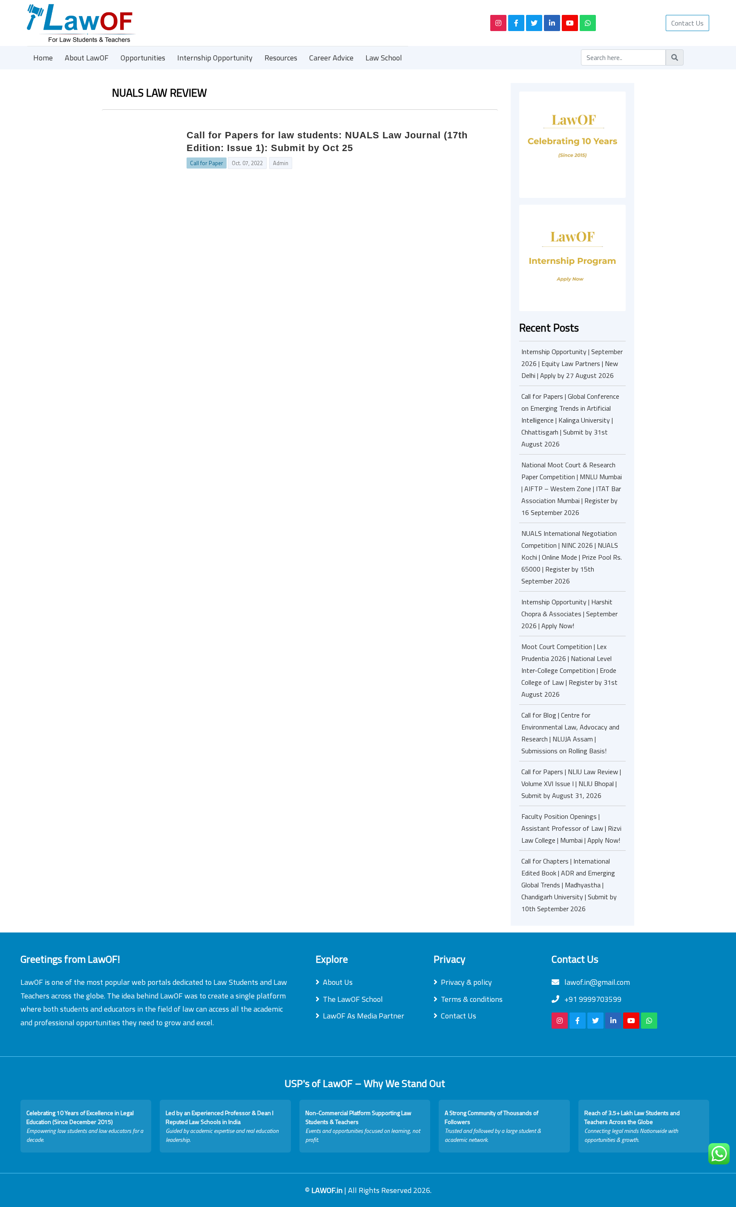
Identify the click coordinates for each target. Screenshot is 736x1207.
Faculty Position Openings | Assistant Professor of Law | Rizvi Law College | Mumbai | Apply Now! (571, 828)
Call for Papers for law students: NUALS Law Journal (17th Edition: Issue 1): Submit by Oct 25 (327, 141)
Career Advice (331, 57)
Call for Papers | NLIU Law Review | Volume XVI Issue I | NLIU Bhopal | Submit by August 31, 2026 (571, 784)
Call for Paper (206, 163)
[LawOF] (249, 23)
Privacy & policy (466, 982)
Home (43, 57)
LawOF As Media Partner (363, 1015)
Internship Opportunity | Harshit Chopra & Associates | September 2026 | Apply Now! (569, 614)
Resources (280, 57)
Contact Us (687, 23)
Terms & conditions (472, 999)
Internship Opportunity (215, 57)
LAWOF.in (327, 1190)
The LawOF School (353, 999)
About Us (338, 982)
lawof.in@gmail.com (596, 982)
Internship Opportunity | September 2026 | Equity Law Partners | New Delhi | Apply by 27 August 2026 (572, 363)
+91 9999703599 (592, 999)
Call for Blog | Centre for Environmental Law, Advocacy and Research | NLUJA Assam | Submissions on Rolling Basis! (570, 733)
